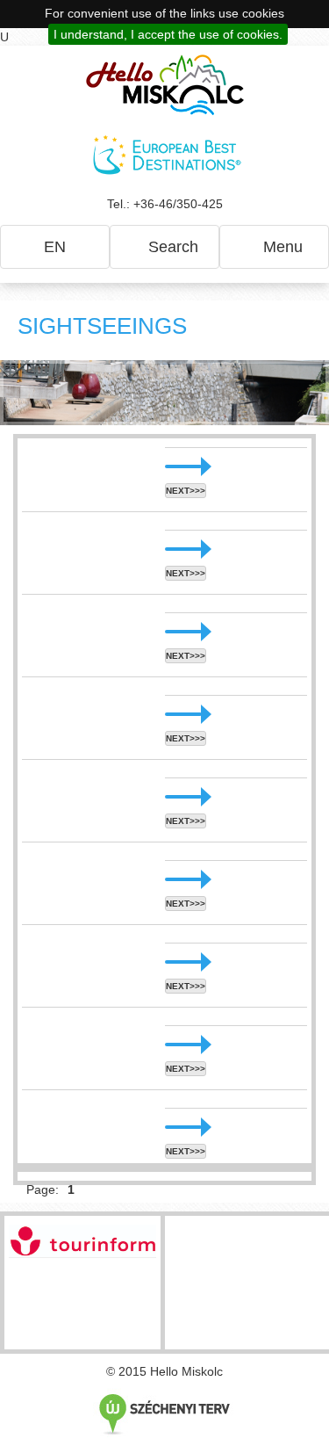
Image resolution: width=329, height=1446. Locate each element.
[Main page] (165, 85)
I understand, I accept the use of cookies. (168, 34)
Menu (281, 247)
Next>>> (185, 490)
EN (55, 247)
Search (171, 247)
